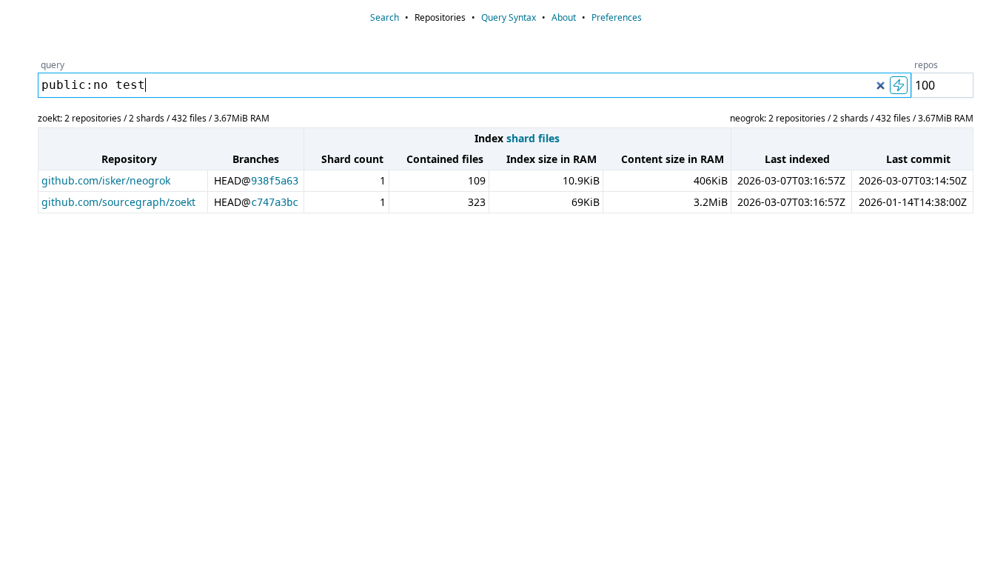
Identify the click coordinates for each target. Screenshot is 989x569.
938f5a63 (274, 181)
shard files (533, 138)
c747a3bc (274, 202)
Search (384, 17)
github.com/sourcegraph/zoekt (118, 202)
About (564, 17)
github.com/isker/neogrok (105, 180)
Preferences (616, 17)
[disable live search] (899, 85)
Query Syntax (508, 17)
